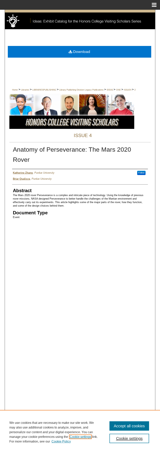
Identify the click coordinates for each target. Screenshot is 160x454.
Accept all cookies (129, 426)
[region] (80, 432)
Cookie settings (80, 436)
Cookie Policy (61, 441)
